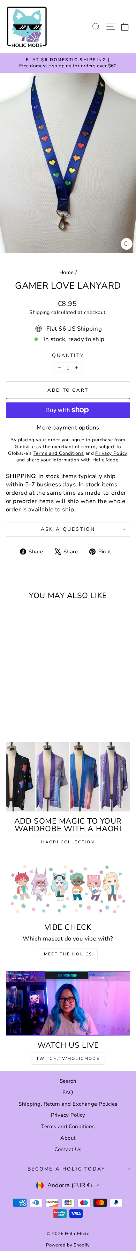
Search (68, 1081)
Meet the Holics (68, 954)
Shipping (39, 312)
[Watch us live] (68, 1003)
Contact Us (67, 1149)
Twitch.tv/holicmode (68, 1058)
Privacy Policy (68, 1115)
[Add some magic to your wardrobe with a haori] (68, 776)
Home (66, 272)
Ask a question (68, 529)
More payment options (68, 428)
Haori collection (68, 842)
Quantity (68, 355)
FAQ (67, 1092)
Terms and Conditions (68, 1126)
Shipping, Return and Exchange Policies (67, 1103)
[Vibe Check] (68, 888)
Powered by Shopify (68, 1245)
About (67, 1137)
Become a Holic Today (66, 1169)
